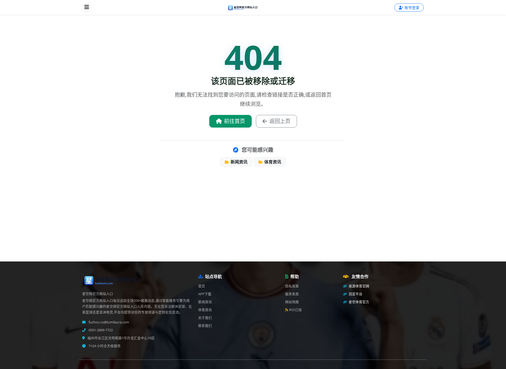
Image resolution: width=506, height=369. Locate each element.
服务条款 (292, 294)
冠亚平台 (355, 294)
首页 (201, 286)
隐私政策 (292, 286)
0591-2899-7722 (100, 330)
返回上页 (279, 121)
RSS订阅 (295, 310)
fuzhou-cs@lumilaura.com (108, 322)
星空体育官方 (358, 302)
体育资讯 (272, 162)
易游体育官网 (358, 286)
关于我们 (205, 317)
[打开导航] (86, 7)
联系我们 (205, 325)
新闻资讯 (238, 162)
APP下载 (204, 294)
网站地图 (292, 302)
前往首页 (234, 121)
